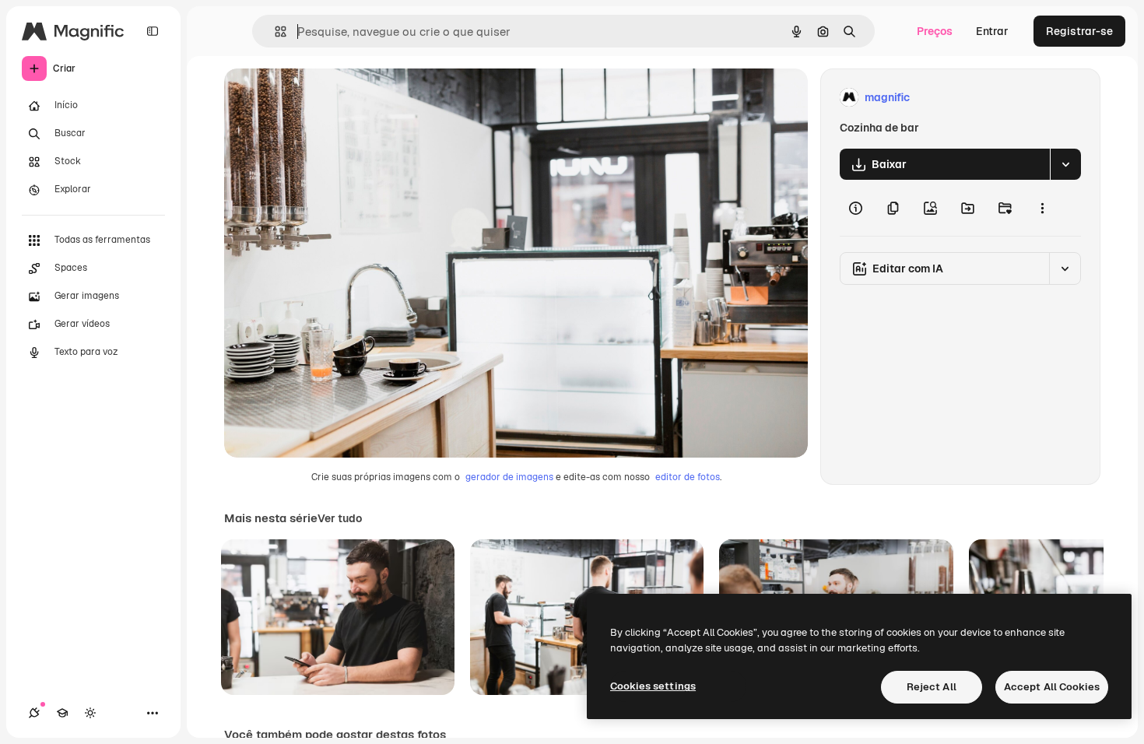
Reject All (931, 686)
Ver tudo (340, 518)
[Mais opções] (1042, 207)
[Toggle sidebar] (152, 31)
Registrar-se (1079, 31)
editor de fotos (687, 477)
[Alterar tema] (90, 712)
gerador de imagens (509, 477)
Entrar (992, 31)
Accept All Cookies (1052, 686)
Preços (935, 31)
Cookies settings (653, 686)
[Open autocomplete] (274, 31)
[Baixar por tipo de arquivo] (1065, 164)
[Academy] (62, 712)
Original (324, 97)
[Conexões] (34, 712)
